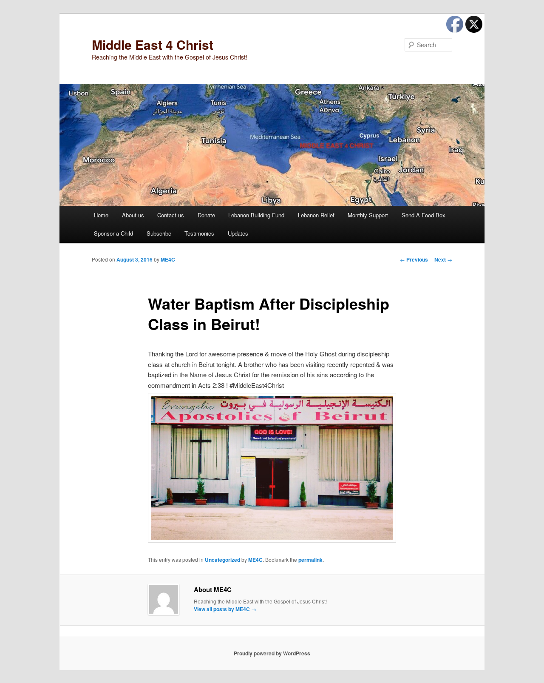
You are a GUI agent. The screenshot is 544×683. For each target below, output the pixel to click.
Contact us (170, 215)
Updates (238, 233)
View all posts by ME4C (225, 609)
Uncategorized (222, 559)
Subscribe (159, 233)
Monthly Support (368, 215)
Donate (206, 215)
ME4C (168, 259)
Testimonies (199, 233)
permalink (310, 559)
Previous (414, 259)
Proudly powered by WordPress (272, 653)
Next (443, 259)
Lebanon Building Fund (256, 215)
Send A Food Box (423, 215)
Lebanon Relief (316, 215)
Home (101, 215)
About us (133, 215)
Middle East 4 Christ (152, 44)
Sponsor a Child (113, 233)
